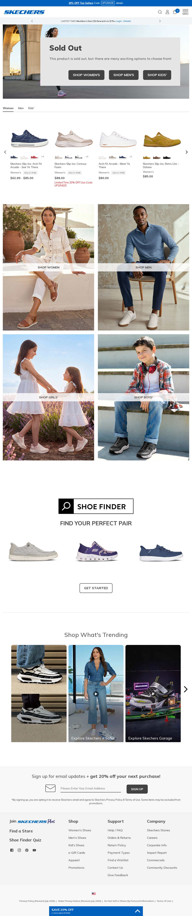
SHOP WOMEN (48, 267)
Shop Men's (123, 75)
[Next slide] (160, 21)
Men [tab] (21, 108)
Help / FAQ (115, 830)
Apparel (74, 860)
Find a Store (21, 831)
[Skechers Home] (24, 12)
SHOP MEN (144, 267)
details (119, 3)
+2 (131, 156)
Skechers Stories (158, 830)
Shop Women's (86, 75)
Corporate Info (157, 845)
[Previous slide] (32, 21)
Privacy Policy (114, 799)
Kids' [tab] (31, 108)
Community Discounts (162, 867)
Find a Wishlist (118, 860)
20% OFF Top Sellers (81, 3)
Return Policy (117, 845)
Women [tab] (8, 108)
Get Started (96, 588)
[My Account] (167, 12)
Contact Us (115, 867)
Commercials (156, 860)
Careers (152, 838)
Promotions (76, 867)
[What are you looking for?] (160, 11)
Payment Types (119, 852)
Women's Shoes (79, 830)
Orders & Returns (119, 838)
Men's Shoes (77, 838)
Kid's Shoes (76, 845)
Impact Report (157, 852)
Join (13, 821)
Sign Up (137, 789)
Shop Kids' (157, 75)
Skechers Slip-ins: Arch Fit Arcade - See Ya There (26, 165)
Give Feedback (118, 875)
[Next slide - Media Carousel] (185, 689)
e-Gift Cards (76, 852)
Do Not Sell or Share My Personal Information (129, 901)
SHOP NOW (111, 21)
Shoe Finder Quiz (25, 840)
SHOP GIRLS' (48, 397)
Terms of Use (132, 799)
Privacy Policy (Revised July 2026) (37, 901)
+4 (42, 156)
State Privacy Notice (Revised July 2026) (79, 901)
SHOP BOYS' (143, 397)
